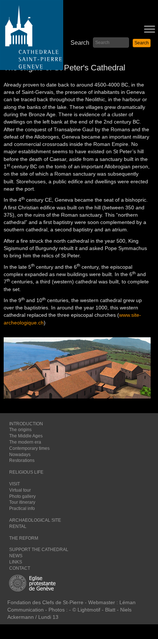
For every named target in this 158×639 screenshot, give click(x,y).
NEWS (15, 555)
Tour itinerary (22, 502)
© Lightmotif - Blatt (94, 610)
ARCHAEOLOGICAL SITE (35, 520)
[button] (142, 43)
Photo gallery (22, 496)
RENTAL (17, 526)
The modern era (25, 442)
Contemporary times (29, 448)
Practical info (22, 508)
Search (80, 43)
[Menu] (149, 29)
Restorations (22, 460)
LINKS (15, 562)
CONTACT (19, 568)
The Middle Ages (26, 435)
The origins (20, 429)
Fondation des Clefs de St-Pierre (45, 602)
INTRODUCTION (26, 423)
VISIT (14, 483)
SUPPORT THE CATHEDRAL (38, 549)
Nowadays (19, 454)
